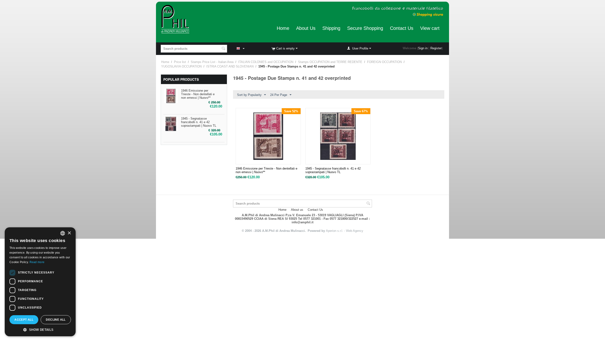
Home (283, 28)
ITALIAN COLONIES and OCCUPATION (265, 62)
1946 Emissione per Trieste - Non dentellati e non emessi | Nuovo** (198, 94)
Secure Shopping (365, 28)
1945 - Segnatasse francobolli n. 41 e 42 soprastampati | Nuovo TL (198, 122)
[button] (40, 329)
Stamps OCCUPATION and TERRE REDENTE (330, 62)
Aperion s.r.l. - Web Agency (344, 231)
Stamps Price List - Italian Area (212, 62)
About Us (305, 28)
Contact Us (401, 28)
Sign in (423, 48)
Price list (180, 62)
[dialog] (40, 281)
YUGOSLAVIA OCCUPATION (181, 66)
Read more (37, 262)
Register (436, 48)
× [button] (69, 233)
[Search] (223, 49)
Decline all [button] (55, 319)
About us (297, 209)
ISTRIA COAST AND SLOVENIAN (230, 66)
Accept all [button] (23, 319)
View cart (430, 28)
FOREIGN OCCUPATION (384, 62)
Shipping (331, 28)
